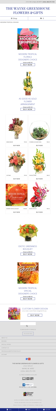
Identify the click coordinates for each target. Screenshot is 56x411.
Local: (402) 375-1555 (28, 371)
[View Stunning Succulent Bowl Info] (39, 128)
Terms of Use (39, 405)
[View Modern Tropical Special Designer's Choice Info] (28, 273)
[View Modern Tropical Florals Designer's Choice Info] (28, 39)
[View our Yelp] (29, 360)
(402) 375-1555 (51, 2)
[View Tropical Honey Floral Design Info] (39, 161)
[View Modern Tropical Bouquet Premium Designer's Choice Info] (17, 195)
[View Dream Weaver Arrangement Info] (17, 128)
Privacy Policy (17, 405)
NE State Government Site (34, 402)
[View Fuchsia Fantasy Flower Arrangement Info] (39, 195)
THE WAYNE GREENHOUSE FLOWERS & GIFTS (28, 11)
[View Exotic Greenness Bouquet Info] (28, 230)
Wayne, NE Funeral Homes (21, 400)
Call (10, 410)
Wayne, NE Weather (20, 402)
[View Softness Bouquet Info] (17, 161)
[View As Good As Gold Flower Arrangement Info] (28, 83)
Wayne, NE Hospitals (36, 400)
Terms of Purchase (28, 405)
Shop (15, 18)
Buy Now (27, 64)
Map (28, 410)
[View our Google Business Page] (27, 360)
